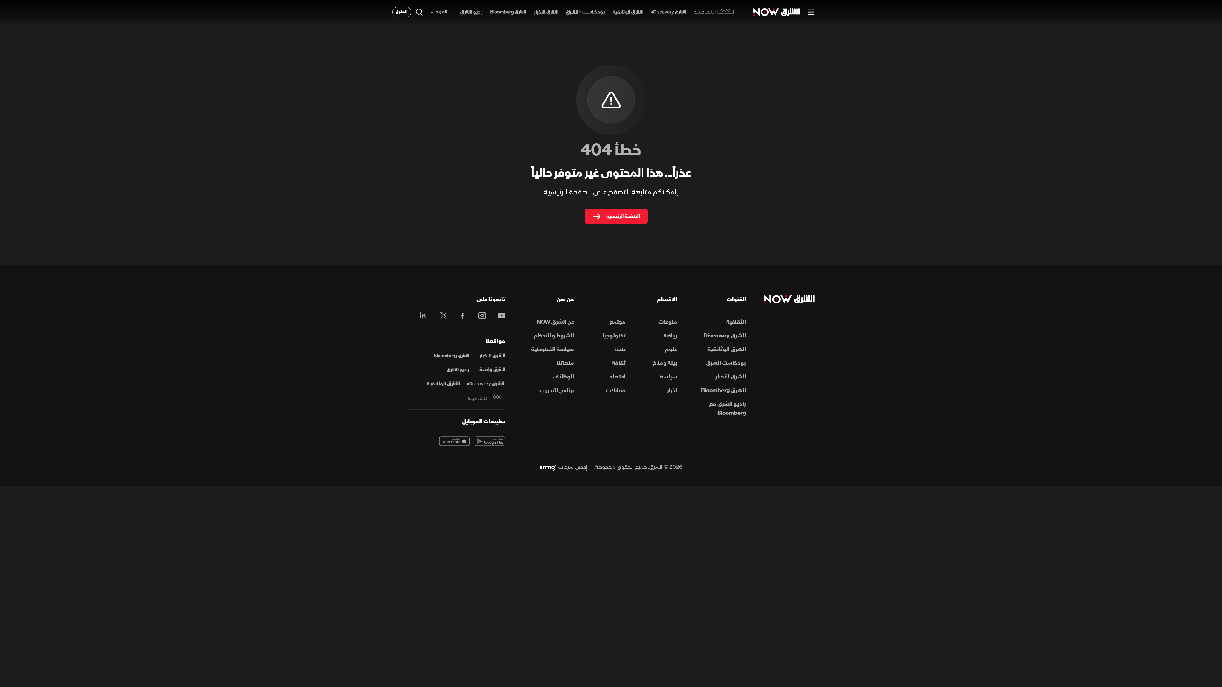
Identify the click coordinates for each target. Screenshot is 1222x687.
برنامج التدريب (556, 390)
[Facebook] (460, 315)
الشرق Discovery (725, 335)
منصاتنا (565, 363)
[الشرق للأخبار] (546, 12)
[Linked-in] (421, 316)
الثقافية (736, 322)
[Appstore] (454, 441)
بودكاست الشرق (726, 363)
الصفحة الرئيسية (623, 216)
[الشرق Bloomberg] (508, 12)
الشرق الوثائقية (726, 349)
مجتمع (617, 322)
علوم (671, 349)
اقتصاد (617, 376)
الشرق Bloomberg (723, 390)
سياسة (668, 376)
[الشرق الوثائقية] (627, 12)
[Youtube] (498, 315)
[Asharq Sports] (492, 369)
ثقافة (619, 363)
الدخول (402, 12)
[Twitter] (440, 315)
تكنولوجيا (614, 335)
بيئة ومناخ (664, 363)
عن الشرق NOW (555, 322)
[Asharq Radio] (458, 369)
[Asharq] (492, 355)
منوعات (667, 322)
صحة (620, 349)
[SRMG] (548, 467)
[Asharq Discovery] (485, 383)
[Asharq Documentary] (443, 383)
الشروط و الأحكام (554, 335)
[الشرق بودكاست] (585, 12)
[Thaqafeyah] (486, 398)
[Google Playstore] (490, 441)
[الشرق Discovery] (668, 12)
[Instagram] (479, 315)
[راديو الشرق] (471, 12)
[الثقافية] (714, 12)
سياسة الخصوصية (552, 349)
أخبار (672, 390)
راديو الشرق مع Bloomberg (727, 408)
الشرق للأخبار (730, 376)
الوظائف (563, 376)
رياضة (670, 335)
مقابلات (616, 390)
